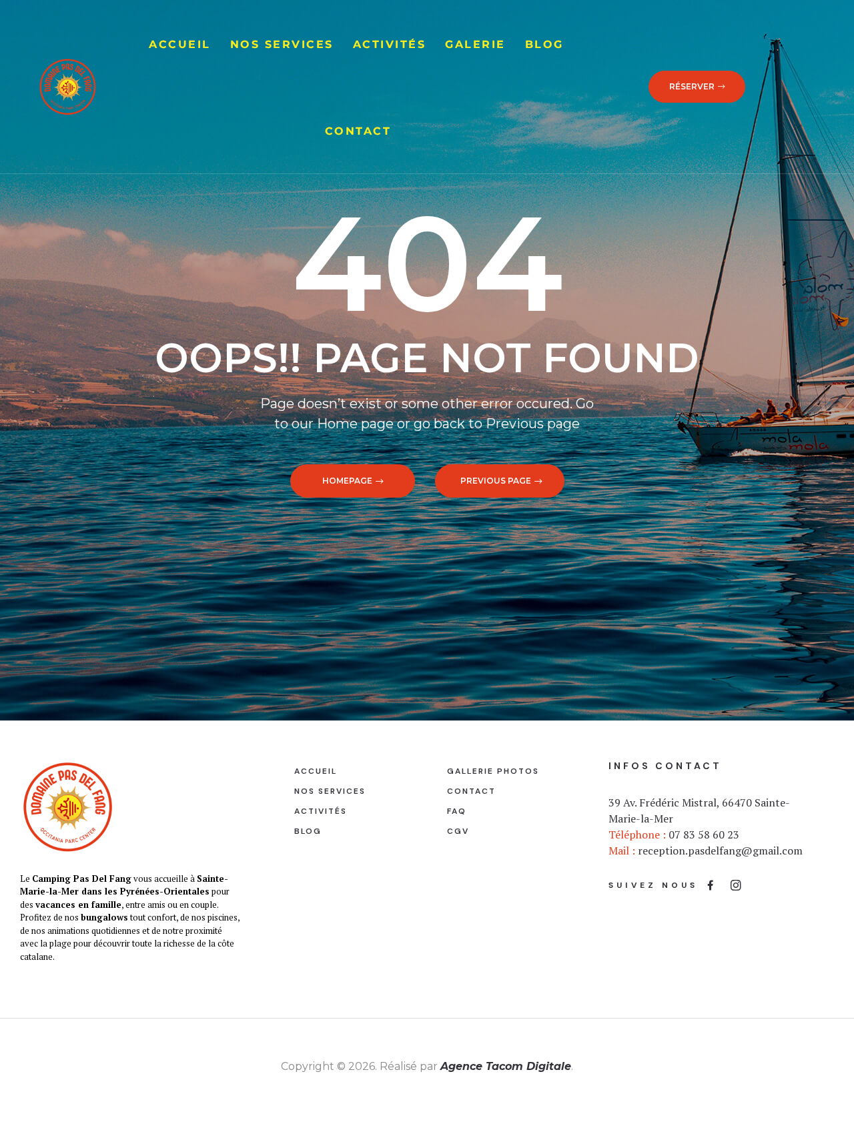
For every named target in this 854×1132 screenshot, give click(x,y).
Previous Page (495, 481)
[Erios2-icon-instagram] (736, 885)
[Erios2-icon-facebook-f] (711, 885)
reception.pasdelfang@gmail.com (720, 850)
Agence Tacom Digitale (505, 1066)
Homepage (347, 481)
